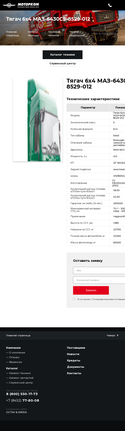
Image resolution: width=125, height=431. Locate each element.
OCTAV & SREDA (16, 412)
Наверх (111, 335)
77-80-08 (22, 400)
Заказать (91, 290)
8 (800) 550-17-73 (22, 394)
